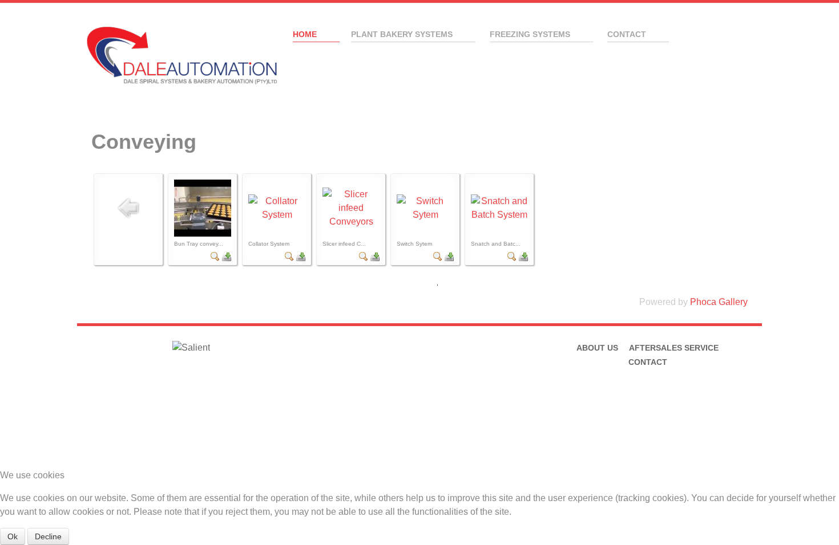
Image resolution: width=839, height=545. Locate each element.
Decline (48, 536)
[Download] (226, 256)
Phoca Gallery (719, 302)
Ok (12, 536)
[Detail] (215, 256)
